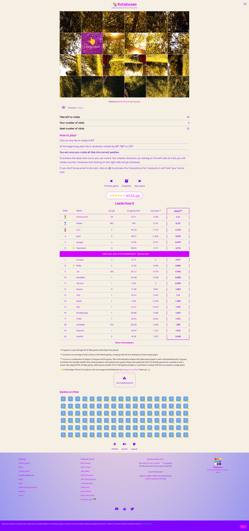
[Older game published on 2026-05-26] (106, 434)
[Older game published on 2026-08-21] (128, 398)
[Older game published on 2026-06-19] (63, 427)
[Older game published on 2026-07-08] (185, 413)
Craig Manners (87, 483)
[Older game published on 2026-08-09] (84, 406)
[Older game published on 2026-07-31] (149, 406)
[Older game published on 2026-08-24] (106, 398)
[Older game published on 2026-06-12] (113, 427)
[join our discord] (116, 509)
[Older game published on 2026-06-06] (157, 427)
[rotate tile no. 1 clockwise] (97, 22)
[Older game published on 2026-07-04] (84, 420)
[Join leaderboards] (124, 378)
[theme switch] (114, 444)
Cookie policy (24, 471)
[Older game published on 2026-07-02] (99, 420)
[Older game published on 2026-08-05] (113, 406)
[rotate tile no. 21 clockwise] (140, 86)
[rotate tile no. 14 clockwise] (119, 65)
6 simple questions (158, 477)
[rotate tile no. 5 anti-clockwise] (173, 22)
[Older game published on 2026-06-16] (84, 427)
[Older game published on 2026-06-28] (128, 420)
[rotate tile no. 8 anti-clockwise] (108, 43)
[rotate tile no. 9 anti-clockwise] (129, 43)
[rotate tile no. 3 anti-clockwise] (129, 22)
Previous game (111, 186)
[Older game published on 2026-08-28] (77, 398)
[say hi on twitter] (132, 509)
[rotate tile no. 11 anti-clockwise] (173, 43)
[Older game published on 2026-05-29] (84, 434)
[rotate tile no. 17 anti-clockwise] (173, 65)
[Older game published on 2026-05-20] (149, 434)
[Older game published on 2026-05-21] (142, 434)
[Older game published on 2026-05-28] (92, 434)
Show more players (124, 343)
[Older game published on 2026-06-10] (128, 427)
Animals (21, 491)
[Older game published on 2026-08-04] (120, 406)
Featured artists (87, 459)
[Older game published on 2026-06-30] (113, 420)
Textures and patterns (27, 487)
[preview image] (63, 107)
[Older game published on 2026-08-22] (120, 398)
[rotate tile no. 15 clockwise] (140, 65)
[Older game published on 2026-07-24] (70, 413)
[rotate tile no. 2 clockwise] (119, 22)
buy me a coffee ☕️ (154, 463)
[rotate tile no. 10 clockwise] (162, 43)
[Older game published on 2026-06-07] (149, 427)
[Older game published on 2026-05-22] (135, 434)
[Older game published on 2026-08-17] (157, 398)
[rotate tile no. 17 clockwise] (184, 65)
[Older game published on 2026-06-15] (92, 427)
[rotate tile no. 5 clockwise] (184, 22)
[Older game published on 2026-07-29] (164, 406)
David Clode (86, 491)
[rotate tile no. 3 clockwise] (140, 22)
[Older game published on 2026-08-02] (135, 406)
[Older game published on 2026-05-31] (70, 434)
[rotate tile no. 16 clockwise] (162, 65)
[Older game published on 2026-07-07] (63, 420)
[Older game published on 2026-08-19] (142, 398)
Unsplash (136, 101)
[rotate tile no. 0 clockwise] (75, 22)
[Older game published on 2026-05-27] (99, 434)
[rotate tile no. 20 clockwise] (119, 86)
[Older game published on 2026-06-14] (99, 427)
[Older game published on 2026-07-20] (99, 413)
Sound (124, 449)
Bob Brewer (86, 463)
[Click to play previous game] (111, 181)
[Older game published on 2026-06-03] (178, 427)
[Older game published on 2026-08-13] (185, 398)
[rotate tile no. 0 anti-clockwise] (65, 22)
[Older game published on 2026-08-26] (92, 398)
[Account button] (245, 4)
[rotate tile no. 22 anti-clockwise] (151, 86)
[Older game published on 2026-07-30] (157, 406)
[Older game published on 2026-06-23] (164, 420)
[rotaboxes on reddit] (124, 509)
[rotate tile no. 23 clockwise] (184, 86)
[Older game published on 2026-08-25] (99, 398)
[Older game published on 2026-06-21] (178, 420)
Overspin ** (156, 211)
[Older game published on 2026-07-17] (120, 413)
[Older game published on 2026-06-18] (70, 427)
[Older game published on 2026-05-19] (157, 434)
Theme (114, 449)
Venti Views (85, 467)
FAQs (20, 467)
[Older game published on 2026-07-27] (178, 406)
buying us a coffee (130, 369)
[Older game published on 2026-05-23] (128, 434)
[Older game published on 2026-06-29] (120, 420)
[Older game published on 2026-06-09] (135, 427)
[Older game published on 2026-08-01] (142, 406)
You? (162, 459)
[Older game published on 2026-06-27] (135, 420)
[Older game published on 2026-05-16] (178, 434)
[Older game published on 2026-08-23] (113, 398)
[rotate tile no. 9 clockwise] (140, 43)
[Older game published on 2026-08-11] (70, 406)
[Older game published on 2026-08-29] (70, 398)
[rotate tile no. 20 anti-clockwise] (108, 86)
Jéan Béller (85, 471)
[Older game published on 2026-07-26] (185, 406)
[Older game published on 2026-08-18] (149, 398)
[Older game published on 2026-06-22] (171, 420)
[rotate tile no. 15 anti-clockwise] (129, 65)
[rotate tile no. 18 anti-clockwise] (65, 86)
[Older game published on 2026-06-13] (106, 427)
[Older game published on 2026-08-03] (128, 406)
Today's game (24, 463)
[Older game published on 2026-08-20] (135, 398)
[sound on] (124, 444)
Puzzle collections (26, 475)
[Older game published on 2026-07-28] (171, 406)
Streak (112, 211)
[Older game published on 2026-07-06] (70, 420)
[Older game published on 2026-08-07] (99, 406)
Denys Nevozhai (87, 495)
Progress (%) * (133, 211)
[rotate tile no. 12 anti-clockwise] (65, 65)
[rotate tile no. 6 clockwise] (75, 43)
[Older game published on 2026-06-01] (63, 434)
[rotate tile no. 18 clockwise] (75, 86)
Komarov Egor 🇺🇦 (88, 499)
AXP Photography (88, 479)
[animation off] (134, 444)
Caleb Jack (85, 487)
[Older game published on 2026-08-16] (164, 398)
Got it (243, 526)
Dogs (20, 479)
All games (126, 186)
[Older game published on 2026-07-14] (142, 413)
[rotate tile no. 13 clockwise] (97, 65)
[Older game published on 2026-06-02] (185, 427)
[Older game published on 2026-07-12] (157, 413)
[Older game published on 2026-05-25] (113, 434)
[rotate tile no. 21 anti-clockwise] (129, 86)
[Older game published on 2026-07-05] (77, 420)
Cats (20, 483)
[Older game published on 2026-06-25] (149, 420)
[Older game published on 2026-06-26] (142, 420)
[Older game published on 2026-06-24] (157, 420)
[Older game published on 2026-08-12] (63, 406)
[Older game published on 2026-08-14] (178, 398)
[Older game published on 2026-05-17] (171, 434)
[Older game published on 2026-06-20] (185, 420)
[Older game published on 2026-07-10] (171, 413)
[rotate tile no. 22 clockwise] (162, 86)
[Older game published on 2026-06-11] (120, 427)
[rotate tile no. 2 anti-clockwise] (108, 22)
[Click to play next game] (140, 181)
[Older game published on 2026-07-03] (92, 420)
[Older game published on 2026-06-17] (77, 427)
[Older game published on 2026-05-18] (164, 434)
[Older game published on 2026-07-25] (63, 413)
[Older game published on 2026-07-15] (135, 413)
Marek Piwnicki (123, 101)
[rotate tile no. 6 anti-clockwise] (65, 43)
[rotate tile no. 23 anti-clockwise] (173, 86)
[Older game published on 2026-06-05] (164, 427)
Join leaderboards (124, 383)
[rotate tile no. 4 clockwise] (162, 22)
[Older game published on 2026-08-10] (77, 406)
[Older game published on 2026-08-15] (171, 398)
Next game (140, 186)
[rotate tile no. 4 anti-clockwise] (151, 22)
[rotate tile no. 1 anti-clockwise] (86, 22)
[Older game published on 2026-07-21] (92, 413)
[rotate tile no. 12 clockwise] (75, 65)
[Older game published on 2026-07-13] (149, 413)
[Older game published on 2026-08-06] (106, 406)
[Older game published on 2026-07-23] (77, 413)
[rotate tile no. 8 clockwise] (119, 43)
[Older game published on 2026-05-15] (185, 434)
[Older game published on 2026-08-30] (63, 398)
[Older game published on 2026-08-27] (84, 398)
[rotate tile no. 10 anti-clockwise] (151, 43)
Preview (75, 108)
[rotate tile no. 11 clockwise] (184, 43)
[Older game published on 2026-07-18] (113, 413)
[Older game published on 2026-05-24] (120, 434)
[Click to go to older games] (126, 181)
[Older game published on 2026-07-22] (84, 413)
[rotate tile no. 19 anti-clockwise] (86, 86)
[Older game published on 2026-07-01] (106, 420)
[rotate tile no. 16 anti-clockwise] (151, 65)
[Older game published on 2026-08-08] (92, 406)
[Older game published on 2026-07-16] (128, 413)
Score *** (178, 211)
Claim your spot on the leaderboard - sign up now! (125, 254)
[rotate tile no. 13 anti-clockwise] (86, 65)
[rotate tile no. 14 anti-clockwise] (108, 65)
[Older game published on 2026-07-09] (178, 413)
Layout (134, 449)
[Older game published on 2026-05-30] (77, 434)
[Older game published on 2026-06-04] (171, 427)
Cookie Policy (147, 524)
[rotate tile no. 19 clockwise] (97, 86)
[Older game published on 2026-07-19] (106, 413)
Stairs (20, 495)
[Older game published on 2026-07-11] (164, 413)
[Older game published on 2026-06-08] (142, 427)
